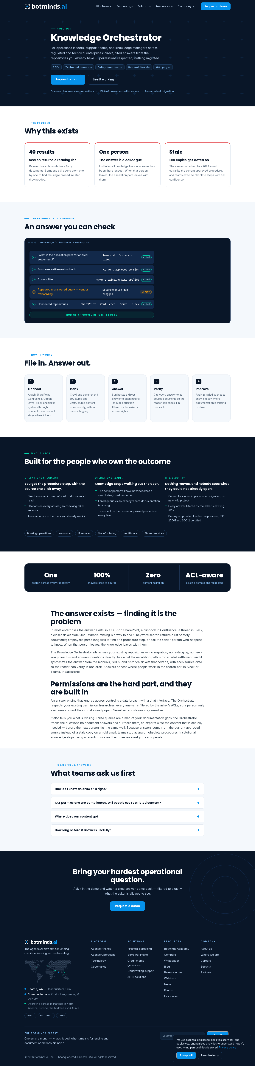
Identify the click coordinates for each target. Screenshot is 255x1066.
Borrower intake (138, 954)
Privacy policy (227, 1047)
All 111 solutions (137, 977)
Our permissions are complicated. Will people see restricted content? (108, 803)
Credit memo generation (136, 963)
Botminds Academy (176, 948)
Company (184, 6)
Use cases (171, 996)
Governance (98, 966)
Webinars (170, 978)
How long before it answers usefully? (83, 830)
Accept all (186, 1055)
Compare (170, 954)
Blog (167, 966)
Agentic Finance (101, 948)
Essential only (210, 1055)
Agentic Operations (103, 954)
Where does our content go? (77, 816)
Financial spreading (140, 948)
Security (206, 966)
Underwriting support (141, 971)
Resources (163, 6)
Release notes (173, 972)
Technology (124, 6)
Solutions (144, 6)
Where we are (210, 954)
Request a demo (215, 6)
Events (168, 990)
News (168, 984)
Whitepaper (171, 960)
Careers (206, 960)
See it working (103, 79)
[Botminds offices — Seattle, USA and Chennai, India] (47, 971)
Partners (206, 972)
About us (206, 948)
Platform (102, 6)
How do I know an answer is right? (81, 789)
